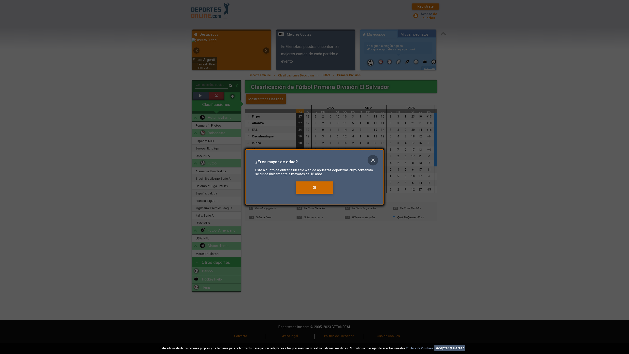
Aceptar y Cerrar (450, 348)
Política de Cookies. (420, 348)
